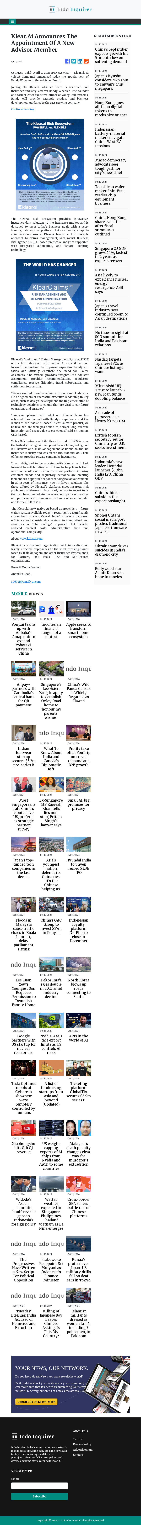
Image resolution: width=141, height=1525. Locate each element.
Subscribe (39, 1496)
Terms (77, 1439)
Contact (78, 1454)
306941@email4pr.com (26, 581)
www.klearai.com (30, 538)
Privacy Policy (82, 1444)
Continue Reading (22, 109)
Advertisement (83, 1449)
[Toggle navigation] (12, 21)
